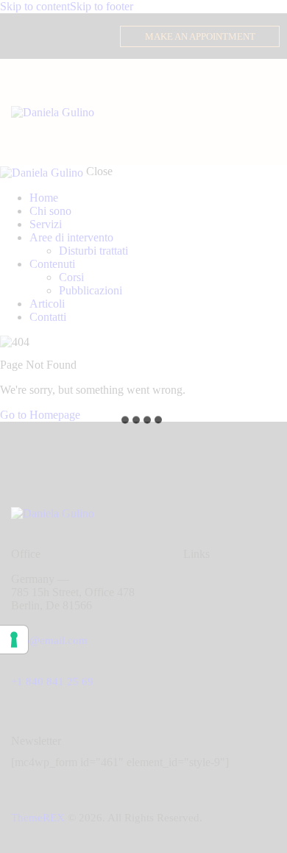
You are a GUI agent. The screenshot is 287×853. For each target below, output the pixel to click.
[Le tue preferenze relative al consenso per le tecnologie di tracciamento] (14, 640)
